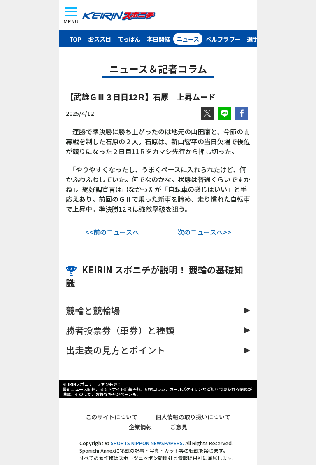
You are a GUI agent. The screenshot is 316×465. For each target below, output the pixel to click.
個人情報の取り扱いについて (193, 417)
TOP (75, 39)
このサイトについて (111, 417)
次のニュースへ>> (204, 232)
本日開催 (158, 39)
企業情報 (140, 427)
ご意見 (178, 427)
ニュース (188, 39)
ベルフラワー (223, 39)
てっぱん (129, 39)
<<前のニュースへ (112, 232)
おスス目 (99, 39)
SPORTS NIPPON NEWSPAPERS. (147, 442)
